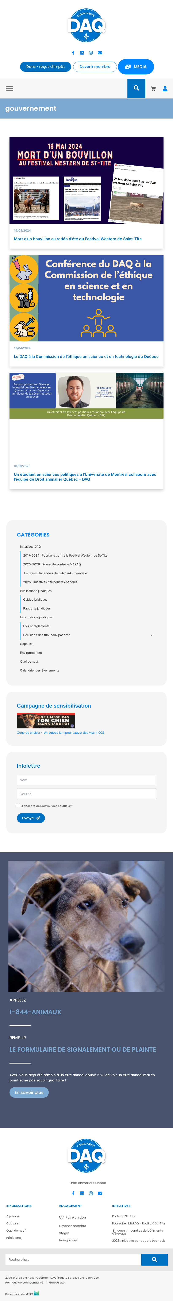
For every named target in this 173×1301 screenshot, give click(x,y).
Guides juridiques (35, 599)
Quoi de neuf (29, 661)
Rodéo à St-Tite (123, 1216)
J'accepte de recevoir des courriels (45, 806)
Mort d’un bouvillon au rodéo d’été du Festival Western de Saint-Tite (78, 238)
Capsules (26, 644)
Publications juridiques (36, 591)
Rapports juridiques (37, 608)
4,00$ (60, 733)
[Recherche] (154, 1260)
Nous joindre (68, 1240)
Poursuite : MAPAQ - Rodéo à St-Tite (138, 1223)
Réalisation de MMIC (19, 1294)
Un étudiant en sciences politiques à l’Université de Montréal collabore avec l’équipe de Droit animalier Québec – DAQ (85, 477)
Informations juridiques (36, 617)
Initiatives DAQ (30, 547)
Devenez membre (72, 1226)
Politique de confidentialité (24, 1283)
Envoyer (28, 818)
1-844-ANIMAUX (35, 1012)
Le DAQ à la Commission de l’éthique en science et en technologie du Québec (86, 356)
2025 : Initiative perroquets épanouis (138, 1241)
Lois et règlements (36, 626)
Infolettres (14, 1238)
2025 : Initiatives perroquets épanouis (50, 582)
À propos (12, 1216)
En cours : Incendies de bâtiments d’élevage (55, 573)
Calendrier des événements (39, 670)
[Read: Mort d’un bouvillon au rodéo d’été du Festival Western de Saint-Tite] (86, 180)
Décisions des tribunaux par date (46, 635)
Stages (64, 1233)
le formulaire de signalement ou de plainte (82, 1049)
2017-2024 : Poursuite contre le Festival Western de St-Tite (65, 555)
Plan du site (57, 1283)
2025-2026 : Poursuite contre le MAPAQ (52, 564)
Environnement (31, 653)
